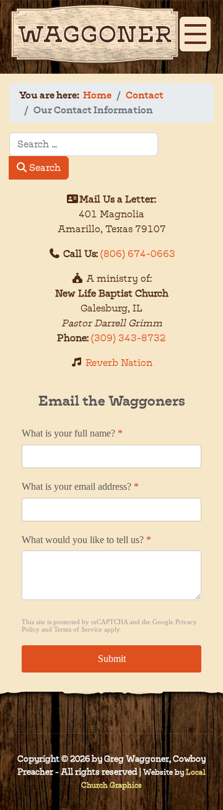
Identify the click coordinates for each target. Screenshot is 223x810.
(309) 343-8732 (128, 338)
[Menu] (192, 29)
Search (44, 167)
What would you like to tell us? (86, 539)
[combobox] (83, 144)
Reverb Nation (118, 362)
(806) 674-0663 (137, 253)
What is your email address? (80, 486)
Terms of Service (78, 630)
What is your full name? (72, 433)
